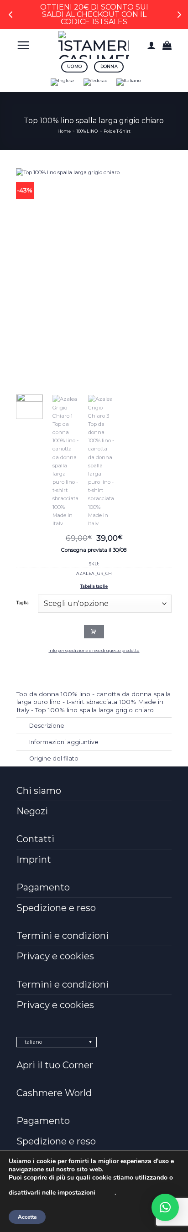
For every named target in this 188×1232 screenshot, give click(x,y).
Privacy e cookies (55, 956)
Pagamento (43, 887)
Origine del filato (53, 758)
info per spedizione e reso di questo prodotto (93, 650)
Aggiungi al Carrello (94, 631)
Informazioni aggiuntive (64, 742)
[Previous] (30, 277)
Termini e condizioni (62, 935)
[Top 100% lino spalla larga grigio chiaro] (88, 276)
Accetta (27, 1217)
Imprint (33, 859)
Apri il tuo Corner (54, 1065)
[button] (23, 45)
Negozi (32, 811)
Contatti (35, 838)
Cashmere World (54, 1092)
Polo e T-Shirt (117, 131)
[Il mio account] (151, 45)
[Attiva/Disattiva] (22, 726)
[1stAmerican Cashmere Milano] (94, 45)
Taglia (22, 602)
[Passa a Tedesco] (95, 82)
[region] (94, 14)
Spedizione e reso (56, 907)
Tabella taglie (94, 586)
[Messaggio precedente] (11, 14)
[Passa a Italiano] (128, 82)
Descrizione (46, 725)
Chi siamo (38, 790)
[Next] (147, 277)
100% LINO (87, 131)
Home (64, 131)
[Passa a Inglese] (62, 82)
